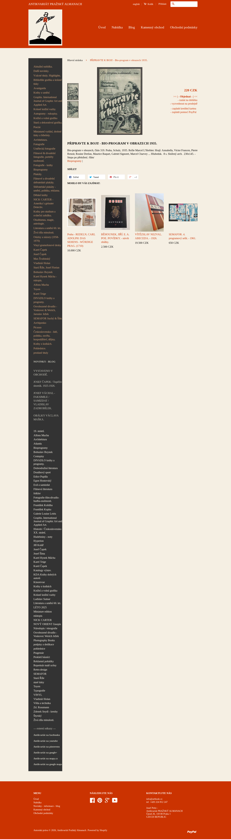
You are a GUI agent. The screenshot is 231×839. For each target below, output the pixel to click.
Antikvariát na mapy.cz (45, 758)
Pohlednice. (39, 348)
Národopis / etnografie (45, 628)
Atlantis (37, 443)
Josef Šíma (39, 553)
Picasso (37, 327)
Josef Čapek (40, 254)
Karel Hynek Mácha (44, 557)
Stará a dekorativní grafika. (47, 122)
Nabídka (117, 27)
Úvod (102, 27)
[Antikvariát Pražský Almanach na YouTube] (115, 801)
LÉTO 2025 (40, 607)
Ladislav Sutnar (41, 599)
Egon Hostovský (42, 480)
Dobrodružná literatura (45, 468)
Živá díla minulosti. (43, 232)
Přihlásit (162, 4)
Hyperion (38, 540)
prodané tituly (40, 352)
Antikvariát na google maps (47, 764)
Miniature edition (42, 611)
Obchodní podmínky (184, 27)
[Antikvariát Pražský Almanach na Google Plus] (107, 801)
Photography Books (44, 640)
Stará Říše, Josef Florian (46, 267)
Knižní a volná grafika (45, 118)
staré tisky (38, 682)
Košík (150, 4)
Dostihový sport (42, 472)
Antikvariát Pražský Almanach (71, 830)
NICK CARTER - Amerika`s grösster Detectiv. (43, 203)
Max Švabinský (41, 258)
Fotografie (38, 144)
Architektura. (40, 139)
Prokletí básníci (41, 657)
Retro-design (40, 669)
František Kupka (42, 509)
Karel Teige (39, 293)
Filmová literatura (42, 489)
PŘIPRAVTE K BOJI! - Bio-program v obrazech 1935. (112, 143)
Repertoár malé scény (44, 665)
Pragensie (38, 652)
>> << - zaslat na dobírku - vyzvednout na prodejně (183, 100)
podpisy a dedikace (43, 644)
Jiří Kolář (38, 545)
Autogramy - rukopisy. (45, 113)
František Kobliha (43, 505)
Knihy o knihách (42, 586)
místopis (37, 615)
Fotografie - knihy (43, 165)
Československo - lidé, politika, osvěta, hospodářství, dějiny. (45, 335)
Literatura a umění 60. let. (47, 228)
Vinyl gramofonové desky (47, 245)
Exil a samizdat (41, 484)
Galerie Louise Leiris (44, 513)
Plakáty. (37, 174)
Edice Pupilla (40, 476)
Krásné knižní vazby (44, 594)
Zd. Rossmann (41, 707)
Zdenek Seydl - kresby (45, 711)
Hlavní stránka (75, 60)
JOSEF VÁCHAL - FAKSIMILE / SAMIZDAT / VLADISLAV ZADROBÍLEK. (44, 401)
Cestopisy (38, 456)
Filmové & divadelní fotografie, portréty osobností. (44, 157)
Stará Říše (38, 678)
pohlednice (39, 648)
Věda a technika (42, 703)
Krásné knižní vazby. (44, 109)
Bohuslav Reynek (43, 272)
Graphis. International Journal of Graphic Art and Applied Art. (47, 101)
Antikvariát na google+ (45, 752)
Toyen (36, 289)
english (136, 4)
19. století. (38, 431)
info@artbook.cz (154, 799)
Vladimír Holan (41, 263)
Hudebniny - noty (42, 536)
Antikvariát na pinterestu (46, 746)
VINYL (37, 694)
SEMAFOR (40, 673)
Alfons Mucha (41, 284)
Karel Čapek (40, 249)
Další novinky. (41, 71)
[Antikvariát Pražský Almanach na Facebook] (92, 801)
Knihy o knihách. (42, 343)
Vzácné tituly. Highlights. (47, 75)
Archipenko (39, 322)
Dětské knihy (40, 195)
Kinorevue (39, 582)
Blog (132, 27)
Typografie (39, 690)
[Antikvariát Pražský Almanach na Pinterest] (99, 801)
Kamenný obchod (152, 27)
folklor (37, 493)
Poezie (37, 127)
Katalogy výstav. (42, 570)
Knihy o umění (41, 92)
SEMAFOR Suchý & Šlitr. (47, 318)
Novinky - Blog (44, 361)
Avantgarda (39, 88)
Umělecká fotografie (44, 148)
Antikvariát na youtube (45, 741)
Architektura (40, 439)
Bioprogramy (40, 169)
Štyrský (37, 715)
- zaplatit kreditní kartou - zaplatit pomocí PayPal (183, 110)
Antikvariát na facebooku (46, 735)
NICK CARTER (42, 620)
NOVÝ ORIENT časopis (47, 624)
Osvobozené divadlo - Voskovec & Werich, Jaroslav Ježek (45, 310)
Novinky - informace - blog (46, 806)
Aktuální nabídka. (43, 66)
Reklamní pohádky (43, 661)
